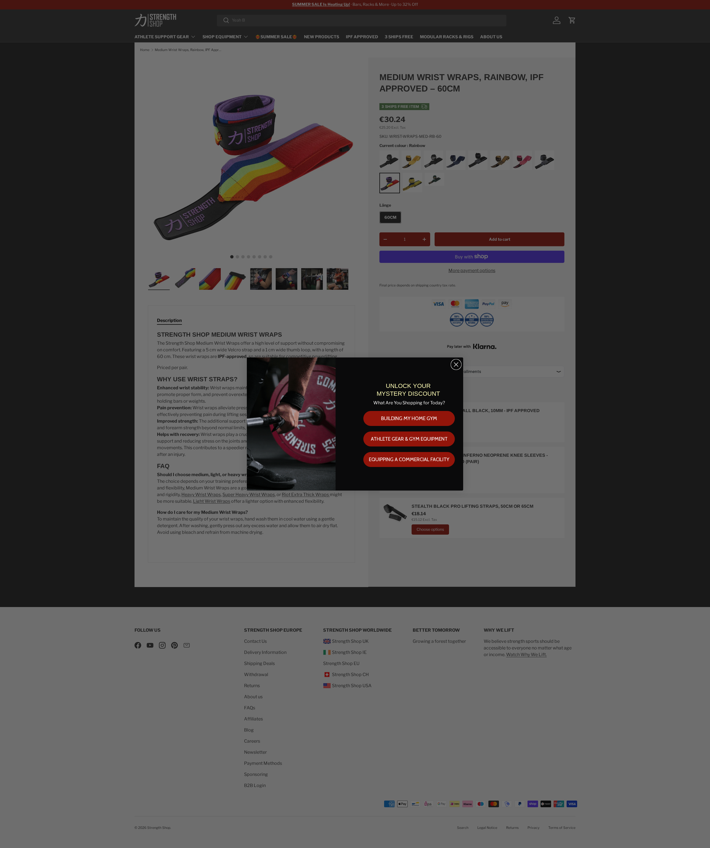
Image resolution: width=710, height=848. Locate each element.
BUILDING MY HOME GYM (409, 418)
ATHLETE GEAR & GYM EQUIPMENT (409, 439)
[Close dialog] (456, 364)
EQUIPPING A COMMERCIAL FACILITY (409, 459)
